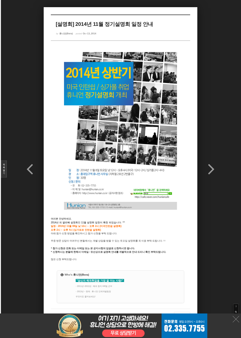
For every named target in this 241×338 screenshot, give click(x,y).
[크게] (236, 311)
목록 (4, 168)
